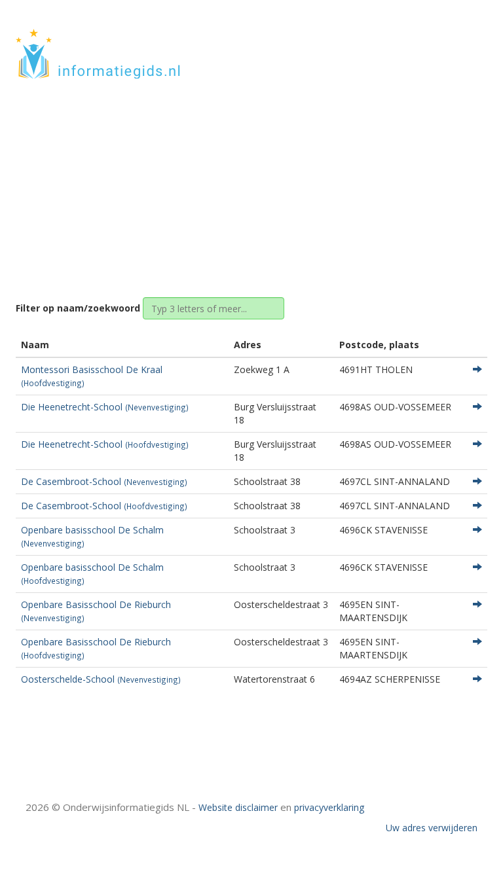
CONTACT (452, 41)
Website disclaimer (238, 807)
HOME (401, 41)
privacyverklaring (329, 807)
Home (205, 178)
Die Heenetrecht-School (105, 407)
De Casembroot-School (104, 481)
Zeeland (250, 178)
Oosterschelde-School (101, 679)
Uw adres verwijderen (431, 827)
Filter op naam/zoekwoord (78, 308)
